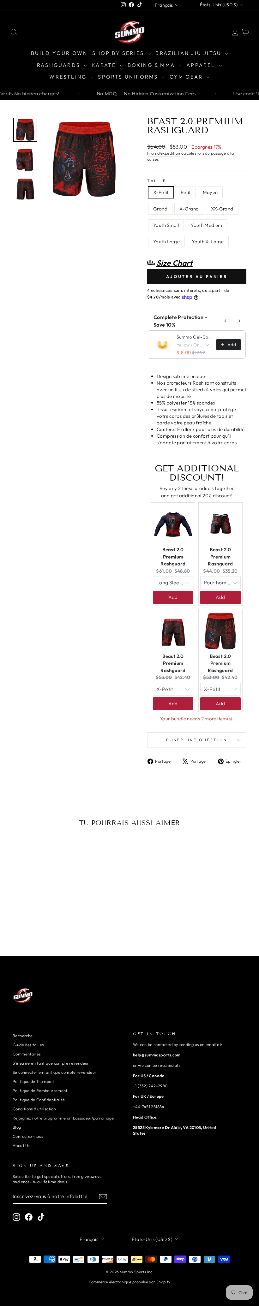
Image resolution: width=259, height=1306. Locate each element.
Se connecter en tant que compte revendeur (54, 1072)
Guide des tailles (28, 1044)
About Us (21, 1145)
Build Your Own (59, 53)
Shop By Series (119, 53)
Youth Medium (206, 225)
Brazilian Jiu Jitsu (189, 53)
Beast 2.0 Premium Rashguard (172, 557)
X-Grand (189, 209)
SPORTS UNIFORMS (129, 77)
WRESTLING (68, 77)
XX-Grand (222, 209)
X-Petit (161, 192)
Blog (17, 1127)
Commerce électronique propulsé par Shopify (130, 1281)
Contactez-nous (28, 1136)
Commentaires (27, 1053)
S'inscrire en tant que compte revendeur (51, 1063)
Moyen (210, 192)
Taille (156, 180)
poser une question (196, 739)
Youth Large (166, 242)
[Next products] (239, 320)
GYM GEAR (187, 77)
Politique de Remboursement (40, 1090)
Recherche (23, 1035)
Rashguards (59, 65)
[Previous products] (225, 320)
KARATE (105, 65)
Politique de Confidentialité (39, 1099)
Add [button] (173, 597)
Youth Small (166, 225)
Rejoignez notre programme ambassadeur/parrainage (63, 1117)
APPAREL (201, 65)
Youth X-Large (208, 242)
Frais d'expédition (163, 153)
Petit (186, 192)
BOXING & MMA (152, 65)
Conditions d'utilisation (34, 1108)
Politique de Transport (34, 1081)
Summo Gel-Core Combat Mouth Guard (194, 337)
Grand (160, 209)
